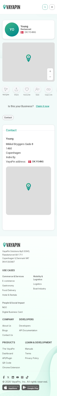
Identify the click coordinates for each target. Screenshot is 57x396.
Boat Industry (39, 288)
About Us (6, 325)
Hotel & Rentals (9, 295)
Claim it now (42, 106)
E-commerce (8, 281)
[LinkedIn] (13, 377)
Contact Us (7, 335)
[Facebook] (3, 377)
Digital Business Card (12, 312)
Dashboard (7, 353)
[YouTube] (17, 377)
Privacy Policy (32, 358)
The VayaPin (8, 349)
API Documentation (28, 330)
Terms (28, 353)
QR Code (6, 363)
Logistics (37, 284)
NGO (4, 307)
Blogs (5, 330)
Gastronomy (8, 285)
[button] (28, 58)
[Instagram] (22, 377)
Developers (25, 325)
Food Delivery (9, 290)
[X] (8, 377)
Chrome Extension (11, 367)
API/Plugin (7, 358)
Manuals (29, 349)
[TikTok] (27, 377)
